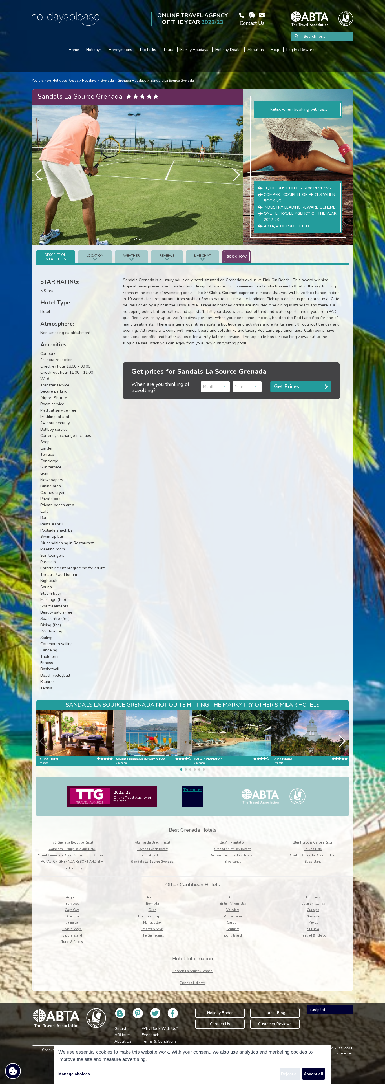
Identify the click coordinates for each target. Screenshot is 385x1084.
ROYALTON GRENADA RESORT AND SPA (72, 862)
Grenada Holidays (132, 80)
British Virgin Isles (233, 904)
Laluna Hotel (313, 849)
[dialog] (192, 1064)
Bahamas (313, 897)
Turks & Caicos (72, 942)
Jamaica (72, 923)
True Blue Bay (72, 868)
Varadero (232, 910)
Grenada (107, 80)
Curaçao (313, 910)
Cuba (152, 910)
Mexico (313, 923)
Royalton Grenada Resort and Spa (313, 855)
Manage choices (74, 1074)
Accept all (313, 1074)
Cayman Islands (313, 904)
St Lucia (313, 929)
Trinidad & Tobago (313, 935)
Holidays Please (65, 80)
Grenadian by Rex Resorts (232, 849)
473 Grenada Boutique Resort (72, 842)
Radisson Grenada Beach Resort (233, 855)
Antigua (152, 897)
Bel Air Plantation (232, 842)
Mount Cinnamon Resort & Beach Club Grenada (72, 855)
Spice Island (313, 862)
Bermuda (152, 904)
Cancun (232, 923)
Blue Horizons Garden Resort (313, 842)
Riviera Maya (72, 929)
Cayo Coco (72, 910)
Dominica (72, 916)
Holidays (89, 80)
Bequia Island (72, 935)
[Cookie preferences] (13, 1071)
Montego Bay (152, 923)
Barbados (72, 904)
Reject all (290, 1074)
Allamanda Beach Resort (152, 842)
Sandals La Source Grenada (172, 80)
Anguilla (72, 897)
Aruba (232, 897)
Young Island (233, 935)
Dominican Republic (152, 916)
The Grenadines (152, 935)
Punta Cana (233, 916)
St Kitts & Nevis (152, 929)
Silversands (233, 862)
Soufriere (233, 929)
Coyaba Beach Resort (152, 849)
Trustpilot (192, 790)
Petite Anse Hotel (152, 855)
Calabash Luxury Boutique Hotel (72, 849)
